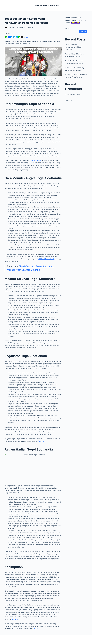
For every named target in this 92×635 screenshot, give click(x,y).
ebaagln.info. (16, 619)
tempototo (68, 100)
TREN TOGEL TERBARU (46, 5)
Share (26, 37)
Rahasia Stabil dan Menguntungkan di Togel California (73, 47)
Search (67, 28)
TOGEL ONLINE (29, 27)
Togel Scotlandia (35, 160)
